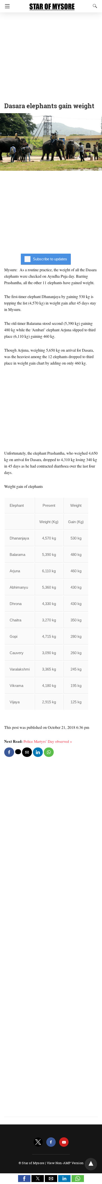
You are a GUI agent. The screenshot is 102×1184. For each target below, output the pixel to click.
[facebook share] (9, 752)
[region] (51, 56)
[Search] (93, 6)
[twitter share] (18, 751)
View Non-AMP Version (65, 1163)
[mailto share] (27, 752)
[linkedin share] (38, 752)
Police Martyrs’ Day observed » (48, 741)
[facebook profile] (51, 1142)
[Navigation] (6, 6)
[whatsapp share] (49, 752)
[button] (24, 1178)
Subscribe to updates (50, 259)
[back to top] (91, 1164)
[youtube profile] (64, 1142)
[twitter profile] (38, 1142)
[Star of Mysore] (52, 4)
